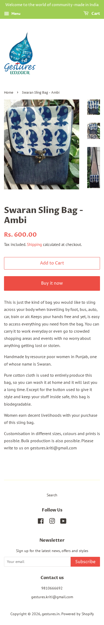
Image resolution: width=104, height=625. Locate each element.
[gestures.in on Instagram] (52, 522)
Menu (15, 13)
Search (52, 495)
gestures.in (51, 613)
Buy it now (52, 283)
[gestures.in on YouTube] (63, 522)
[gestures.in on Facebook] (41, 522)
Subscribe (85, 562)
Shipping (34, 244)
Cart (95, 13)
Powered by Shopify (77, 613)
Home (8, 92)
